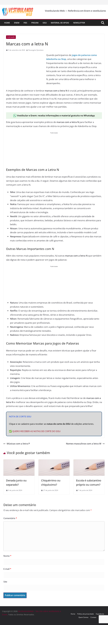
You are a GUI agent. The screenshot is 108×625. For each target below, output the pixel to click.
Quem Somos (83, 617)
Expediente (100, 614)
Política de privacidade (85, 614)
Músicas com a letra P (18, 443)
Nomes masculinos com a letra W (83, 443)
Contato (93, 617)
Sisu (45, 22)
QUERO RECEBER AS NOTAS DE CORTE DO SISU (36, 431)
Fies (25, 22)
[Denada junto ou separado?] (19, 461)
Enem (16, 22)
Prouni (34, 22)
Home (7, 22)
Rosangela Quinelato (35, 50)
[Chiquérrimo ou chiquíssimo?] (54, 461)
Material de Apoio (60, 22)
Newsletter (79, 22)
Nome (7, 555)
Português (11, 37)
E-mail (7, 568)
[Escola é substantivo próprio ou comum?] (89, 461)
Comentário (10, 518)
